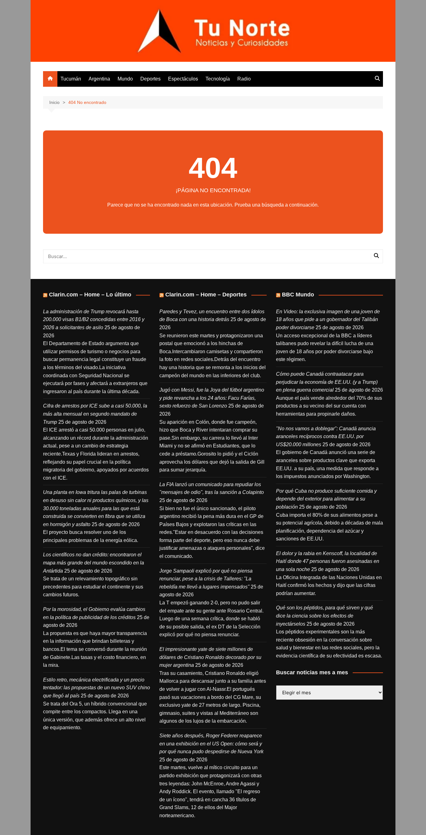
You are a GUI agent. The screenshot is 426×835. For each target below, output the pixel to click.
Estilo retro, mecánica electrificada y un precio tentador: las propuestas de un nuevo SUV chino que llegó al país (96, 687)
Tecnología (218, 78)
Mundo (125, 78)
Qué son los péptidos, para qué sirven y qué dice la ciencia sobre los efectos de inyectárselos (324, 615)
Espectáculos (183, 78)
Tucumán (71, 78)
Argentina (99, 78)
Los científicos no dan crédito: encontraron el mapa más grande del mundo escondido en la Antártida (93, 562)
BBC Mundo (298, 294)
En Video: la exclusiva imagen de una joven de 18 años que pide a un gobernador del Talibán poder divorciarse (328, 319)
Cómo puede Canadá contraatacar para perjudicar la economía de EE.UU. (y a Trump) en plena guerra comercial (327, 382)
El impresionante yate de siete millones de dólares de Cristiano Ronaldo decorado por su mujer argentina (210, 657)
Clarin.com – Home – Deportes (206, 294)
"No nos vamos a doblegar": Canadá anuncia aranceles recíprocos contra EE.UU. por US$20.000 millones (326, 436)
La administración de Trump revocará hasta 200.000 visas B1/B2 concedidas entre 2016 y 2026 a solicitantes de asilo (93, 319)
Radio (244, 78)
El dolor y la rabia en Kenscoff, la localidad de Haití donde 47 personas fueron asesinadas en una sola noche (327, 561)
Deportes (150, 78)
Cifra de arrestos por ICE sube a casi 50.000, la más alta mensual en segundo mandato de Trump (95, 413)
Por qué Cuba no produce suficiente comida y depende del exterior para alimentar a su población (326, 499)
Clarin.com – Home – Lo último (90, 294)
